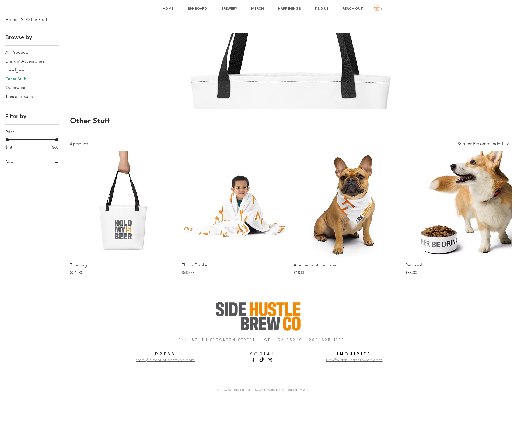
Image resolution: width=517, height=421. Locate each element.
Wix (305, 390)
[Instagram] (270, 360)
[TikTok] (261, 360)
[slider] (7, 139)
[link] (380, 8)
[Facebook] (253, 360)
